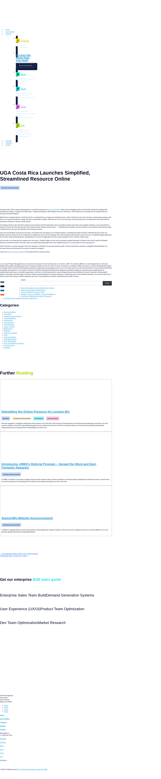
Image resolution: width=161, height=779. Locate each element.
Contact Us (3, 148)
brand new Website (54, 209)
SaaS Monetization (10, 341)
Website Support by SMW (38, 769)
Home (8, 29)
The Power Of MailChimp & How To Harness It (36, 296)
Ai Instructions (24, 769)
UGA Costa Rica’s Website (16, 252)
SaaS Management (10, 339)
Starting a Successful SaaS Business (33, 290)
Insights (8, 145)
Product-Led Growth (10, 333)
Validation (7, 347)
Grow (2, 749)
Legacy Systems (9, 327)
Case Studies (10, 32)
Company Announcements (10, 187)
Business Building (10, 312)
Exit (1, 756)
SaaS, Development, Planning (14, 343)
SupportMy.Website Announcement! (27, 518)
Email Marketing (9, 324)
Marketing (7, 331)
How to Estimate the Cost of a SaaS (33, 292)
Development (8, 320)
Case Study (7, 314)
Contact (3, 729)
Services (8, 34)
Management (8, 329)
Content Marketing (10, 318)
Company (9, 143)
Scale (2, 753)
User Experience (9, 345)
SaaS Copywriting (10, 337)
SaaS (5, 335)
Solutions (9, 141)
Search (23, 280)
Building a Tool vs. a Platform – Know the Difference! (38, 294)
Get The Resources (6, 586)
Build (1, 746)
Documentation (9, 322)
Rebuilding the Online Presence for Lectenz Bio (35, 411)
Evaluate (3, 742)
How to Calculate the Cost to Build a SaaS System (37, 288)
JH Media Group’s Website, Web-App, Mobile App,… (21, 298)
